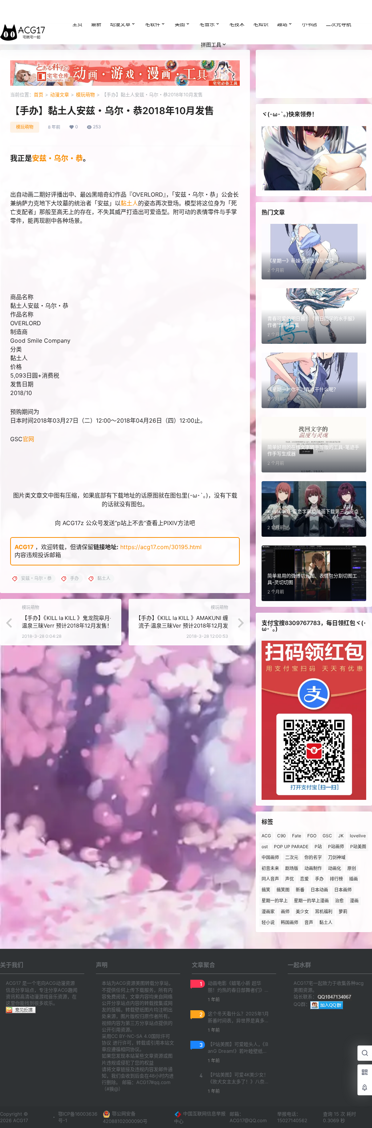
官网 (28, 439)
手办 (319, 879)
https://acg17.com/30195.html (161, 547)
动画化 (334, 868)
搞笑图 (283, 890)
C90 (281, 835)
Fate (296, 835)
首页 (38, 94)
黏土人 (129, 203)
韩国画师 (289, 922)
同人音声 (270, 879)
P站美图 (358, 846)
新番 (300, 890)
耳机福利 (323, 911)
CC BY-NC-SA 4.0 (131, 1036)
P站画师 (336, 846)
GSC (327, 835)
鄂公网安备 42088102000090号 (125, 1117)
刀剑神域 (336, 857)
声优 (289, 879)
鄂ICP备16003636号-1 (77, 1117)
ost (265, 846)
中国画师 (270, 857)
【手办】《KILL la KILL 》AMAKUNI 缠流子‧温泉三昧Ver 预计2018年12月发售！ (182, 626)
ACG (266, 835)
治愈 (339, 900)
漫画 (354, 900)
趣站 (282, 24)
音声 (308, 922)
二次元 (291, 857)
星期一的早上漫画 (311, 900)
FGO (311, 835)
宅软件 (152, 24)
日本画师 (343, 890)
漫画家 (268, 911)
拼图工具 (211, 44)
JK (341, 835)
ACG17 (24, 547)
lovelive (358, 835)
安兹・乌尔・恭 (57, 158)
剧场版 (291, 868)
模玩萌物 (85, 94)
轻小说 (268, 922)
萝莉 (343, 911)
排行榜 (336, 879)
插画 (353, 879)
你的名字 (313, 857)
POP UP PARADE (291, 846)
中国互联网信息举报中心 (200, 1117)
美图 (180, 24)
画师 (285, 911)
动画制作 (313, 868)
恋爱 (304, 879)
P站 (318, 846)
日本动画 (319, 890)
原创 (351, 868)
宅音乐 (207, 24)
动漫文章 (120, 24)
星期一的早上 (275, 900)
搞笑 (266, 890)
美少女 (302, 911)
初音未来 (270, 868)
